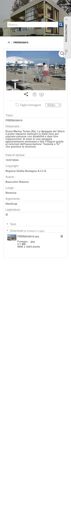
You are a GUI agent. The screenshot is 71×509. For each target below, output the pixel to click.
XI (6, 214)
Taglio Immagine (30, 105)
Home (8, 42)
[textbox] (22, 24)
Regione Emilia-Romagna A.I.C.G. (26, 171)
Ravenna (10, 192)
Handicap (11, 203)
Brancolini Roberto (17, 182)
